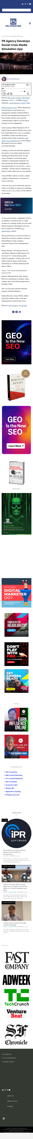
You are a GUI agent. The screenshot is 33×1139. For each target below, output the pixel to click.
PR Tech (4, 820)
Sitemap (10, 1106)
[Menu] (29, 23)
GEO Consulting (11, 772)
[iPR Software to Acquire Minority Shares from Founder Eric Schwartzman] (16, 842)
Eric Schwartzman (14, 79)
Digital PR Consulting (13, 791)
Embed (25, 100)
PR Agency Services (13, 795)
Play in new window (14, 98)
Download (26, 98)
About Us (10, 1096)
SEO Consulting (11, 782)
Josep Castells (13, 305)
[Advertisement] (16, 554)
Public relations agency (9, 107)
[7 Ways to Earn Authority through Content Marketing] (16, 918)
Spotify (23, 103)
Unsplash (24, 305)
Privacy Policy (12, 1101)
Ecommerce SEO (11, 785)
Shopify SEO (10, 788)
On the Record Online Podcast (12, 36)
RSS (28, 103)
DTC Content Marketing (14, 778)
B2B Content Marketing (14, 775)
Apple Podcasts (14, 103)
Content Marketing (8, 866)
